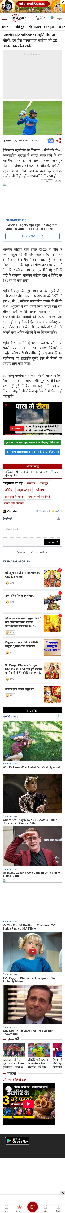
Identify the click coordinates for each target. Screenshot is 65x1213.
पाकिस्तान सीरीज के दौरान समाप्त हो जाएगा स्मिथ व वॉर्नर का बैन (32, 474)
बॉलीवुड (19, 27)
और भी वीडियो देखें (15, 1079)
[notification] (59, 17)
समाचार (6, 27)
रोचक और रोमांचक (14, 503)
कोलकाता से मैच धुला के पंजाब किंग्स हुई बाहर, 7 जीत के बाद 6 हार (13, 1063)
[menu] (5, 17)
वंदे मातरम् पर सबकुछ (41, 27)
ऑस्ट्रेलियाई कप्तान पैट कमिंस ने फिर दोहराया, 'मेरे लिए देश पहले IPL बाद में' (39, 1063)
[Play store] (52, 17)
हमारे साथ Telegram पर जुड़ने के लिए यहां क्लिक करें (32, 451)
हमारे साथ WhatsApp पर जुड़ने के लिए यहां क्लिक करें (32, 442)
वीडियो (11, 1073)
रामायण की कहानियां (39, 496)
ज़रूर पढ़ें (13, 1039)
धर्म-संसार (41, 490)
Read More (17, 428)
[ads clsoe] (62, 1193)
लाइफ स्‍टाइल (24, 490)
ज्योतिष (8, 490)
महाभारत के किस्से (14, 496)
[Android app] (17, 1141)
